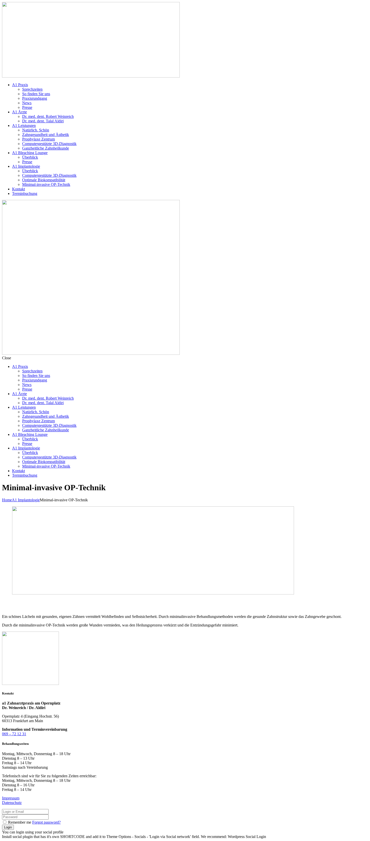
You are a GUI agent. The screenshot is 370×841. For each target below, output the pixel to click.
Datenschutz (12, 802)
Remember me (19, 822)
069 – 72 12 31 (14, 734)
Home (7, 500)
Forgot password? (46, 822)
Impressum (10, 798)
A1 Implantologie (26, 500)
